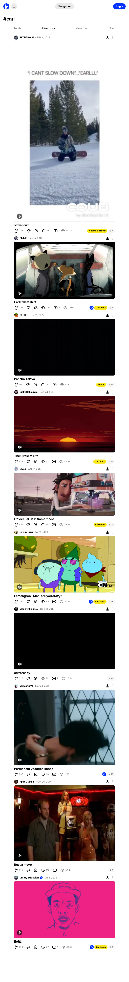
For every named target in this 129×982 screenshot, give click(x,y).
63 (111, 461)
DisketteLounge (28, 392)
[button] (16, 231)
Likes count (48, 28)
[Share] (107, 38)
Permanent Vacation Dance (33, 769)
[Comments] (36, 231)
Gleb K (23, 238)
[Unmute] (19, 216)
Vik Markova (26, 686)
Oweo (22, 469)
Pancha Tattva (24, 379)
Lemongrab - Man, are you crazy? (38, 596)
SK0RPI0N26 (26, 37)
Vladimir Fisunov (28, 609)
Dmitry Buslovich (29, 877)
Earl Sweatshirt (25, 302)
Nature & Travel (97, 230)
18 (111, 601)
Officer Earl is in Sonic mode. (34, 519)
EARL (17, 941)
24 (111, 384)
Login (119, 6)
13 (111, 524)
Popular (18, 28)
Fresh (112, 28)
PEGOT (23, 315)
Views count (82, 28)
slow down (21, 225)
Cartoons (101, 307)
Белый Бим (26, 532)
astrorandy (22, 673)
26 (111, 678)
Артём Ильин (27, 782)
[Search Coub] (14, 6)
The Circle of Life (26, 456)
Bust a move (23, 864)
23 (111, 774)
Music (101, 384)
